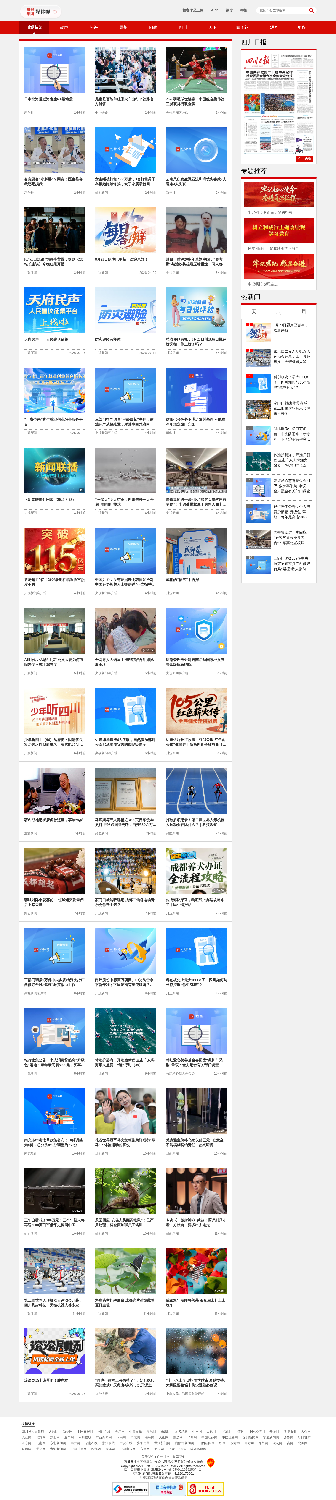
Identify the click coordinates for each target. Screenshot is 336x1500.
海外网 (263, 1443)
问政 (153, 27)
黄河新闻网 (162, 1443)
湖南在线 (91, 1443)
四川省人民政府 (33, 1431)
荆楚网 (178, 1437)
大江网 (26, 1437)
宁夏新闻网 (271, 1437)
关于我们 (147, 1456)
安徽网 (274, 1431)
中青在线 (135, 1431)
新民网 (159, 1449)
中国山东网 (128, 1449)
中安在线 (126, 1443)
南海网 (149, 1437)
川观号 (272, 27)
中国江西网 (230, 1437)
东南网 (145, 1449)
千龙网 (40, 1449)
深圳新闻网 (251, 1437)
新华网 (67, 1431)
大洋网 (110, 1449)
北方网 (40, 1437)
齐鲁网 (288, 1437)
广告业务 (163, 1456)
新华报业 (290, 1431)
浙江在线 (108, 1443)
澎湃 (182, 1449)
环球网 (151, 1431)
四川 (183, 27)
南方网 (75, 1443)
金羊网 (69, 1437)
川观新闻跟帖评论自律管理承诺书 (163, 1477)
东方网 (235, 1443)
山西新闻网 (207, 1443)
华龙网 (135, 1437)
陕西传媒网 (198, 1449)
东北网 (55, 1437)
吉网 (290, 1443)
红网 (222, 1443)
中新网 (225, 1431)
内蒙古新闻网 (184, 1443)
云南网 (40, 1443)
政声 (64, 27)
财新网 (26, 1449)
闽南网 (121, 1437)
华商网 (192, 1437)
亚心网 (26, 1443)
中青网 (239, 1431)
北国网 (302, 1443)
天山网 (163, 1437)
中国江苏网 (209, 1437)
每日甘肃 (304, 1437)
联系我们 (179, 1456)
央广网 (120, 1431)
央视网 (211, 1431)
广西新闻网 (104, 1437)
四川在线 (84, 1437)
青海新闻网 (58, 1449)
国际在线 (104, 1431)
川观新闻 (34, 27)
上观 (171, 1449)
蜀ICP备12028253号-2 (184, 1469)
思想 (123, 27)
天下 (212, 27)
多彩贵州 (143, 1443)
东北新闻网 (58, 1443)
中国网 (197, 1431)
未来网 (165, 1431)
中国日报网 (85, 1431)
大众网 (306, 1431)
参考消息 (181, 1431)
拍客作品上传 (193, 10)
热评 (94, 27)
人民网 (53, 1431)
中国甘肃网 (79, 1449)
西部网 (96, 1449)
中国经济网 (257, 1431)
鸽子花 (242, 27)
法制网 (277, 1443)
